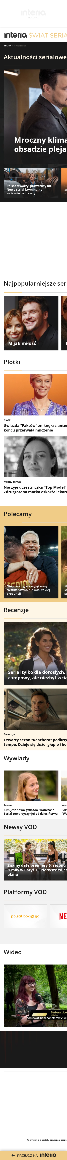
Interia (7, 45)
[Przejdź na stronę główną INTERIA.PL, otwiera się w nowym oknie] (15, 35)
